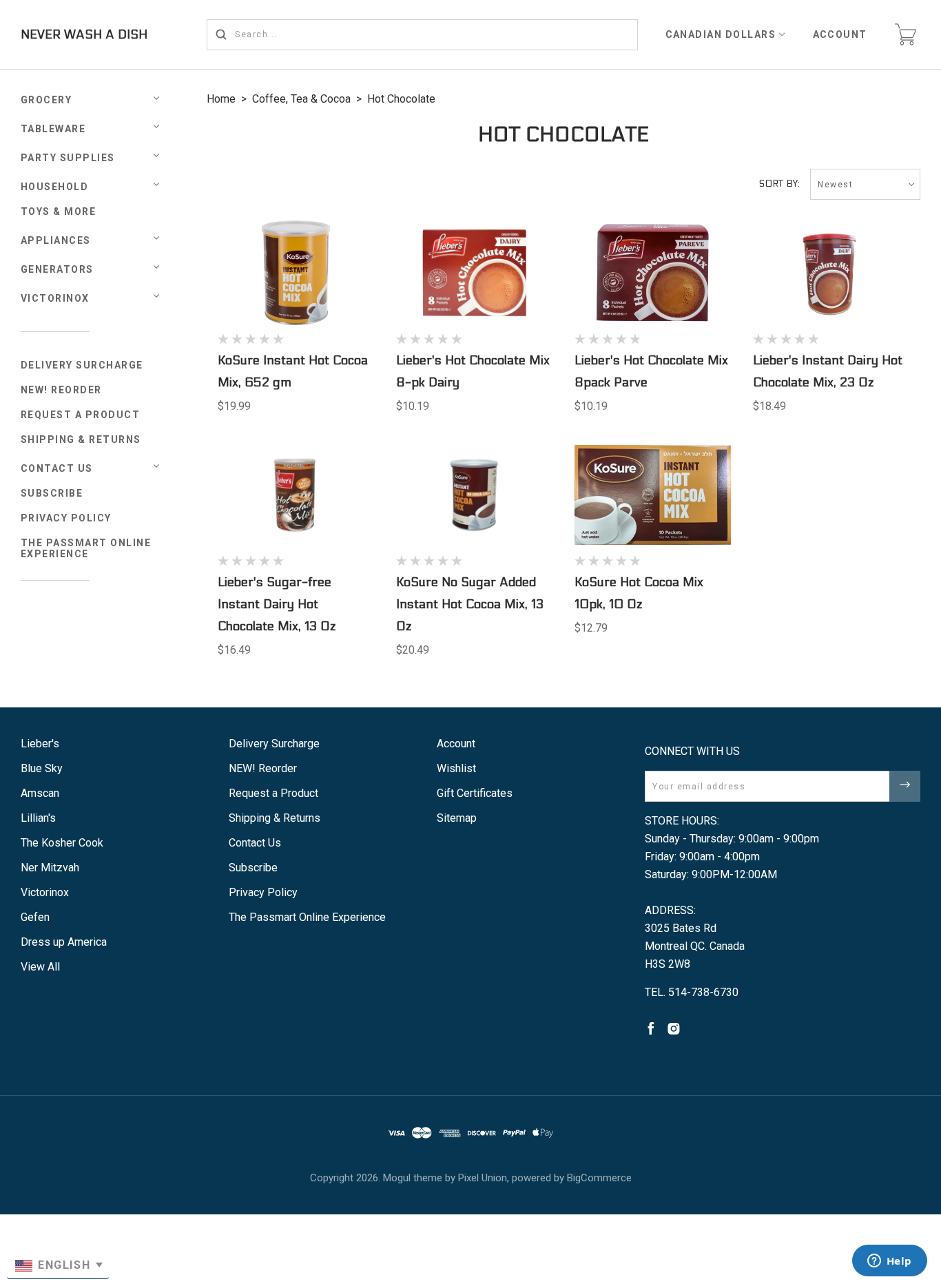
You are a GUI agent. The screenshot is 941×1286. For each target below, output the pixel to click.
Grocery (46, 99)
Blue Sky (42, 768)
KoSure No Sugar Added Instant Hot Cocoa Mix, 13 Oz (470, 604)
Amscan (40, 793)
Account (840, 34)
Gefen (35, 917)
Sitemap (457, 818)
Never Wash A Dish (84, 35)
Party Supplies (68, 157)
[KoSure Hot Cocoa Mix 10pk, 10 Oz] (653, 495)
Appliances (56, 240)
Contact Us (57, 468)
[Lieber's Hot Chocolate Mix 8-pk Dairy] (474, 272)
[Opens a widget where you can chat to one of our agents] (889, 1262)
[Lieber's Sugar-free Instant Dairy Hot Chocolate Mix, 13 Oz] (296, 495)
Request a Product (81, 414)
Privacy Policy (66, 517)
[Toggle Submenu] (156, 466)
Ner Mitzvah (50, 867)
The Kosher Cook (62, 842)
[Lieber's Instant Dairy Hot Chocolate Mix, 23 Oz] (831, 272)
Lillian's (38, 818)
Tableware (53, 128)
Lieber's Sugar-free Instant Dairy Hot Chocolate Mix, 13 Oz (276, 604)
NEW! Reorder (61, 389)
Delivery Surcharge (82, 365)
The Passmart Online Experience (86, 548)
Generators (57, 269)
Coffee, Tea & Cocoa (301, 98)
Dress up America (64, 941)
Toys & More (58, 211)
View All (40, 966)
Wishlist (456, 768)
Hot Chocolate (401, 98)
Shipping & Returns (81, 439)
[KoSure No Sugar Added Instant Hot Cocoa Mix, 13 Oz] (474, 495)
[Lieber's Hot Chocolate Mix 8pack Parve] (653, 272)
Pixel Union (482, 1178)
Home (221, 98)
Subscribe (52, 493)
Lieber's (40, 743)
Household (55, 186)
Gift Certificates (475, 793)
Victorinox (55, 298)
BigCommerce (599, 1178)
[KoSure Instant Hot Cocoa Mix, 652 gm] (296, 272)
